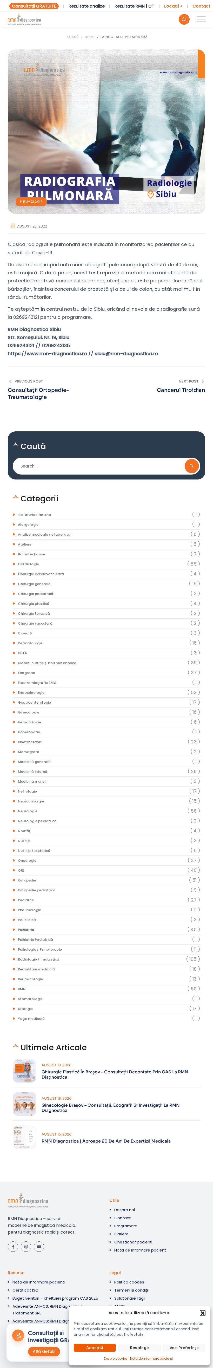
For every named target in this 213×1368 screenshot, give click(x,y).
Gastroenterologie (34, 702)
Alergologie (28, 524)
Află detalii (44, 1351)
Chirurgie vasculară (35, 623)
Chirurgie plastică (34, 603)
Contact (201, 6)
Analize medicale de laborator (45, 534)
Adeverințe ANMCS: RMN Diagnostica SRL (50, 1321)
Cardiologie (28, 564)
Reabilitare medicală (36, 969)
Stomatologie (30, 998)
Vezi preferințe (184, 1347)
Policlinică (27, 919)
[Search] (184, 19)
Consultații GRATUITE (34, 6)
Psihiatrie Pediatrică (35, 939)
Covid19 (25, 633)
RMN (22, 989)
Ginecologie (28, 712)
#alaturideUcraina (34, 514)
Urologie (25, 1008)
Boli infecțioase (31, 554)
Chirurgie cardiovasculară (41, 574)
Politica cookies (129, 1282)
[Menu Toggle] (200, 19)
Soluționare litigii (129, 1298)
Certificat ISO (25, 1290)
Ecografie (26, 672)
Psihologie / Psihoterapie (40, 949)
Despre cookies (116, 1358)
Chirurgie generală (34, 583)
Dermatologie (30, 643)
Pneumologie (31, 201)
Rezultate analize (87, 6)
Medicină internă (32, 771)
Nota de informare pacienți (151, 1358)
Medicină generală (34, 761)
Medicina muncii (32, 781)
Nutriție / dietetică (34, 850)
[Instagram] (26, 1246)
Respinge (139, 1347)
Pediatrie (26, 900)
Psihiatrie (26, 929)
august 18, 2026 (56, 1065)
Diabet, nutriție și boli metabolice (47, 662)
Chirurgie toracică (34, 613)
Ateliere (25, 544)
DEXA (22, 653)
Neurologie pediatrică (37, 821)
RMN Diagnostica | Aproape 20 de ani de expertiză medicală (106, 1141)
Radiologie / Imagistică (38, 959)
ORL (21, 870)
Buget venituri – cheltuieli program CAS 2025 (55, 1298)
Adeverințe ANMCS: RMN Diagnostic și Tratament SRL (47, 1310)
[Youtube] (39, 1246)
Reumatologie (30, 979)
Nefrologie (27, 791)
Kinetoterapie (30, 742)
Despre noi (124, 1210)
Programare (125, 1226)
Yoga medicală (31, 1018)
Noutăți (24, 830)
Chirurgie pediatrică (35, 593)
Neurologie (27, 811)
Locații (173, 6)
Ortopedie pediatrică (36, 890)
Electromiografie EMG (37, 682)
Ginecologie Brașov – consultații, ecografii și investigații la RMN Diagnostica (111, 1108)
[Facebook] (13, 1246)
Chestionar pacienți (133, 1242)
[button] (202, 1312)
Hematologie (29, 722)
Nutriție (24, 840)
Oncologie (27, 860)
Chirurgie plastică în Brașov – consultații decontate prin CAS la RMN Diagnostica (115, 1074)
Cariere (121, 1234)
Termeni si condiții (131, 1290)
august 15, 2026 (56, 1134)
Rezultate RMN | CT (134, 6)
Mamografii (28, 751)
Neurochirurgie (31, 801)
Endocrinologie (31, 692)
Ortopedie (27, 880)
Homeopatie (29, 732)
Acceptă (94, 1347)
